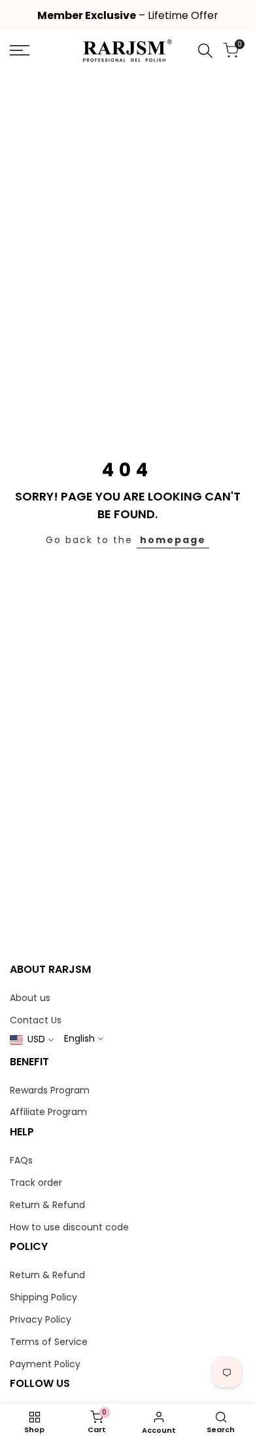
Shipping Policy (43, 1297)
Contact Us (35, 1020)
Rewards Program (50, 1090)
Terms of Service (49, 1341)
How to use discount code (69, 1227)
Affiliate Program (48, 1111)
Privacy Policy (40, 1319)
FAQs (21, 1160)
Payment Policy (45, 1364)
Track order (36, 1182)
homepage (173, 539)
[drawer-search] (205, 50)
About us (30, 997)
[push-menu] (19, 50)
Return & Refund (47, 1204)
